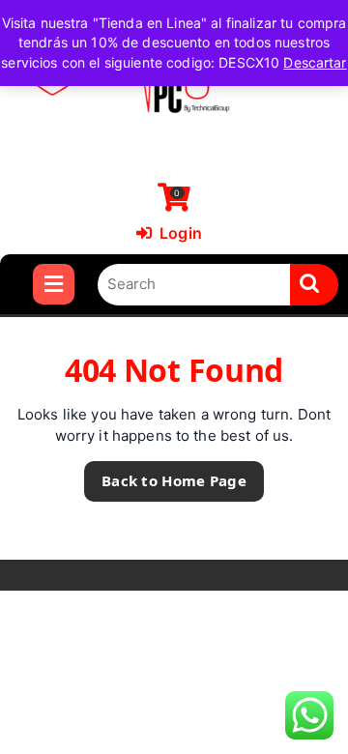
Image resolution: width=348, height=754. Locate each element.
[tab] (53, 284)
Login (169, 232)
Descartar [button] (314, 62)
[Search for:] (194, 284)
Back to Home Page (165, 475)
